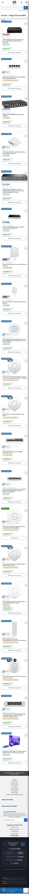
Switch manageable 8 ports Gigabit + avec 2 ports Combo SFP (14, 227)
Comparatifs (18, 883)
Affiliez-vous (14, 827)
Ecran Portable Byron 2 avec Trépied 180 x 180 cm (15, 265)
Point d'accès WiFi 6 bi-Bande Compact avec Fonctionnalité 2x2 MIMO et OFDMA (15, 377)
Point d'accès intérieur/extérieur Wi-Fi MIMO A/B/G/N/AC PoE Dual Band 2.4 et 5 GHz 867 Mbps (14, 341)
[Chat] (4, 890)
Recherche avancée (23, 10)
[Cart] (26, 2)
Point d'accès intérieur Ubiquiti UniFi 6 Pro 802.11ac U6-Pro (14, 564)
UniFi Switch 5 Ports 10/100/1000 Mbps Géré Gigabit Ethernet (14, 77)
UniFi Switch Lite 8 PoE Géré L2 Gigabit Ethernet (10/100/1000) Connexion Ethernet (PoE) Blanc (14, 490)
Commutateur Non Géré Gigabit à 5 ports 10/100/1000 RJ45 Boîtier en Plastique (13, 41)
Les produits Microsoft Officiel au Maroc (17, 878)
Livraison (25, 881)
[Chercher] (26, 7)
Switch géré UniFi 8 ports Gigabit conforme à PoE (12, 452)
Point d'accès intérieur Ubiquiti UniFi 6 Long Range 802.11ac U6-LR (14, 602)
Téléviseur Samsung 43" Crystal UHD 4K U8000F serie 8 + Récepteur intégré (14, 752)
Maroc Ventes (19, 881)
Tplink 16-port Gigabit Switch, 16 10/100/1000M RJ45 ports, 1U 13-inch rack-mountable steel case (13, 191)
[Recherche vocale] (22, 7)
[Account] (21, 2)
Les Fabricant (14, 831)
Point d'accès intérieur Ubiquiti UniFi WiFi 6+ (13, 415)
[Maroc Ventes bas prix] (14, 2)
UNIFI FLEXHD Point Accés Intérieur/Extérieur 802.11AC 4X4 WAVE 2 (14, 639)
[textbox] (11, 7)
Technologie (24, 883)
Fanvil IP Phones (21, 879)
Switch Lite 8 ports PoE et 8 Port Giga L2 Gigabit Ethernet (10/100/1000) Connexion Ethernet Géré (14, 715)
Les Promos (14, 833)
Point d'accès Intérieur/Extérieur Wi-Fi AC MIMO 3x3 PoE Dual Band (14, 527)
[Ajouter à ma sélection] (25, 23)
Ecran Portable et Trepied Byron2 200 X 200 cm (14, 302)
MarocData (12, 891)
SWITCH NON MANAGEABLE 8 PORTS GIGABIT (13, 115)
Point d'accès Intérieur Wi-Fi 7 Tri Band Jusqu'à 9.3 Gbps (14, 677)
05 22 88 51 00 (18, 825)
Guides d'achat (12, 883)
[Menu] (2, 2)
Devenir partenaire (14, 829)
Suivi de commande (11, 881)
